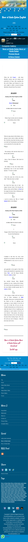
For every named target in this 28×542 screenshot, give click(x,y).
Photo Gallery (4, 393)
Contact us (3, 418)
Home (2, 382)
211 (22, 28)
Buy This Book (20, 32)
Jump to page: (8, 34)
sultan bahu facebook (6, 438)
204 (2, 28)
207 (10, 28)
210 (19, 28)
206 (7, 28)
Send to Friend (4, 473)
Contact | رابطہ (9, 43)
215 (17, 30)
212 (25, 28)
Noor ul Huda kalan (5, 443)
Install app (13, 349)
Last (19, 26)
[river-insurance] (5, 536)
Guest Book (3, 410)
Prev (12, 26)
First (8, 26)
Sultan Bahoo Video (5, 390)
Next (15, 26)
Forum (2, 395)
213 (11, 30)
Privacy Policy (4, 421)
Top (2, 379)
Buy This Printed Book (14, 360)
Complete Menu (4, 423)
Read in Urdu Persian (9, 32)
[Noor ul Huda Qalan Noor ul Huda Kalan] (9, 369)
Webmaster (3, 413)
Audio (2, 387)
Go (19, 34)
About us (3, 415)
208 (13, 28)
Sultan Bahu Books (5, 385)
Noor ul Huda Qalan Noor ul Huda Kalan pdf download (13, 343)
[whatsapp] (3, 536)
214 (14, 30)
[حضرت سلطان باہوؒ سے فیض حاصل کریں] (3, 41)
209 (16, 28)
